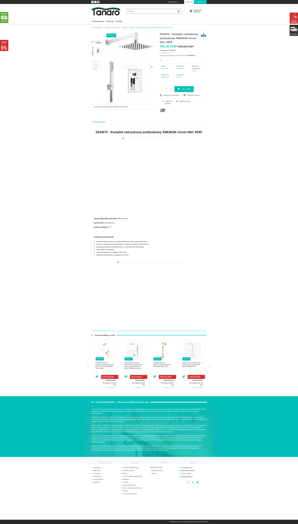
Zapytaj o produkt (169, 102)
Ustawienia (97, 473)
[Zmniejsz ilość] (162, 89)
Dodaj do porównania (171, 95)
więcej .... (154, 473)
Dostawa (125, 482)
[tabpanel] (149, 228)
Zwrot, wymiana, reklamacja (132, 488)
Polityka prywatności (129, 494)
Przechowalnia (98, 479)
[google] (95, 2)
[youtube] (98, 2)
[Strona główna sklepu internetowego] (106, 11)
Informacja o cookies (175, 522)
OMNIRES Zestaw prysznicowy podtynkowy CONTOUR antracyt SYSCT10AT (191, 366)
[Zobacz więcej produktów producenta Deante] (203, 35)
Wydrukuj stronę (184, 101)
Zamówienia (97, 476)
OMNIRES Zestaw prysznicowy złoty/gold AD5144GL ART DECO (132, 365)
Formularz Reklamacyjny (130, 467)
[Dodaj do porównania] (113, 358)
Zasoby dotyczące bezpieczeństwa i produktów (110, 107)
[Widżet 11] (4, 17)
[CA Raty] (167, 110)
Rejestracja (97, 470)
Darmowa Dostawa (129, 485)
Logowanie (97, 467)
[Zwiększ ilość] (171, 89)
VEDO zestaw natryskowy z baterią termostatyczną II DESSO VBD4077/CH (162, 365)
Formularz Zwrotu (128, 470)
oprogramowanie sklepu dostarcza (193, 522)
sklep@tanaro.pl (157, 470)
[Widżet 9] (293, 30)
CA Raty (125, 491)
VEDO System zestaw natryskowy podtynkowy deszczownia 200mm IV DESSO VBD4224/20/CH (104, 366)
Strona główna (98, 21)
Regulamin (96, 482)
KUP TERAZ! (186, 89)
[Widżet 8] (293, 18)
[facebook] (92, 2)
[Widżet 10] (4, 45)
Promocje (110, 21)
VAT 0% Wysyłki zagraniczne (132, 476)
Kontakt (119, 21)
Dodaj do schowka (193, 95)
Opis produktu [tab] (99, 122)
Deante (179, 77)
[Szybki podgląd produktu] (113, 353)
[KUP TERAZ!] (96, 378)
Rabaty (124, 473)
